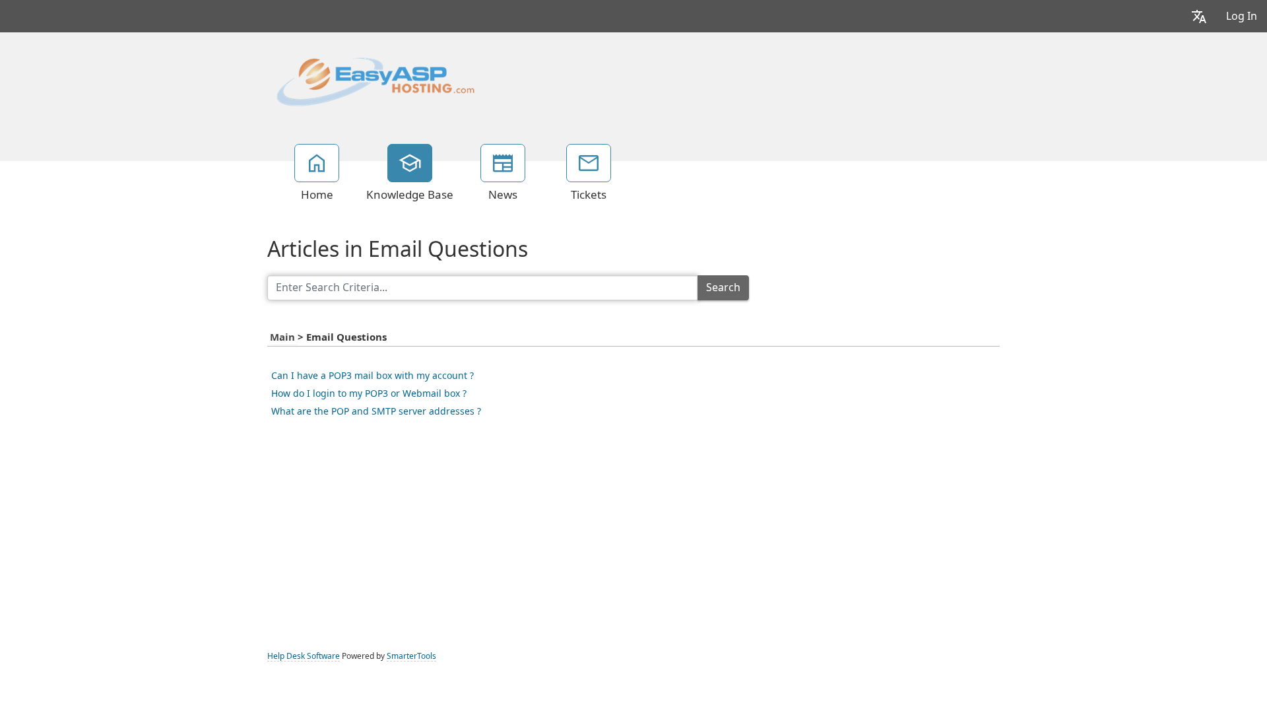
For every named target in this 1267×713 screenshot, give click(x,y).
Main (284, 337)
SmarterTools (411, 656)
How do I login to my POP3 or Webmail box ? (369, 393)
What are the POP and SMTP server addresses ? (376, 411)
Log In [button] (1241, 16)
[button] (1199, 16)
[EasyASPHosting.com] (375, 80)
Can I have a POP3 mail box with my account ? (372, 375)
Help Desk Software (303, 656)
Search (723, 287)
